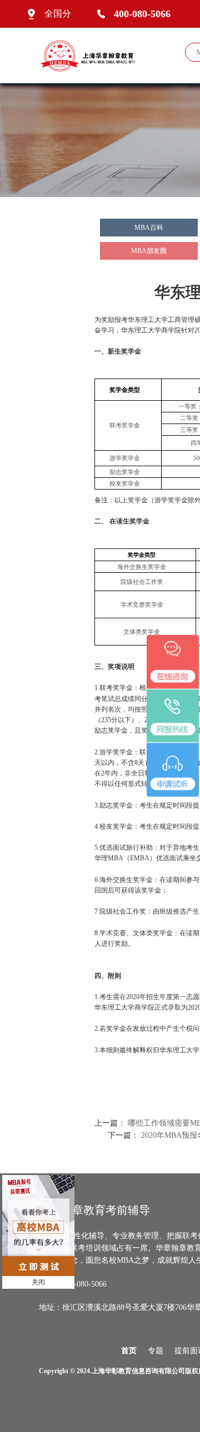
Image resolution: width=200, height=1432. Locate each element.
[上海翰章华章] (92, 55)
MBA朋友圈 (149, 251)
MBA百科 (148, 227)
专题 (155, 1351)
